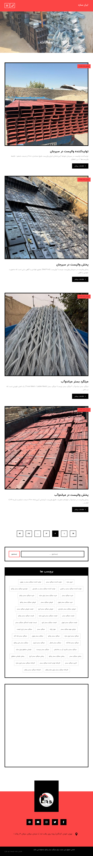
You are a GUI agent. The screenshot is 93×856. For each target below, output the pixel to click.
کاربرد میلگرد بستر (71, 663)
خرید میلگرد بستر (67, 596)
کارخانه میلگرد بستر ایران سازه (25, 663)
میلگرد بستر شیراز (39, 643)
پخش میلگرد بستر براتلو (56, 656)
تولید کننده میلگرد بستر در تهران (30, 582)
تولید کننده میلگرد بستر (54, 582)
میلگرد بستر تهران (37, 636)
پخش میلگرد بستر (75, 656)
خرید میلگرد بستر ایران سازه (48, 596)
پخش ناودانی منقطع (17, 656)
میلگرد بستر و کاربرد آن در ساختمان (65, 650)
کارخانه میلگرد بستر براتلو (32, 670)
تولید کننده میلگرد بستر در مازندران (43, 589)
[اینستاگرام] (46, 822)
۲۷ (29, 533)
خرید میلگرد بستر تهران (65, 602)
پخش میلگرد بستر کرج (36, 656)
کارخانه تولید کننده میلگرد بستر (50, 663)
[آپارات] (30, 822)
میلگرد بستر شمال (55, 643)
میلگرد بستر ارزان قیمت (24, 629)
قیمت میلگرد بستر (68, 616)
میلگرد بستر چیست (42, 650)
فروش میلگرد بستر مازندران (67, 609)
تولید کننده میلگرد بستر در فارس (70, 589)
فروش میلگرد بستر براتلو (28, 602)
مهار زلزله (53, 629)
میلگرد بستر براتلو (54, 636)
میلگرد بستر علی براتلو (21, 643)
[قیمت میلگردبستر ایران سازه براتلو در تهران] (83, 6)
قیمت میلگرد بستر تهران (69, 623)
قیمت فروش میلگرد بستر (25, 609)
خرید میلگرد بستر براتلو (26, 596)
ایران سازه (70, 582)
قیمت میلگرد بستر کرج (49, 623)
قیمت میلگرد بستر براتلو (26, 616)
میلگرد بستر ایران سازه (72, 636)
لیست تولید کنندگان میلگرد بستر (26, 623)
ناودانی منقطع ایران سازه (23, 650)
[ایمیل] (38, 822)
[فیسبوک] (63, 822)
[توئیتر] (55, 822)
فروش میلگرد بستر (47, 602)
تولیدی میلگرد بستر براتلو (19, 589)
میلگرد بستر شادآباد (72, 643)
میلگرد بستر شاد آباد (20, 636)
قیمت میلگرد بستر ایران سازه (48, 616)
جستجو (14, 554)
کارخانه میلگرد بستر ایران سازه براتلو (57, 670)
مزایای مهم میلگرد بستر (68, 629)
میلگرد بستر (41, 629)
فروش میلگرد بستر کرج (45, 609)
